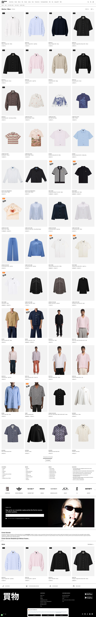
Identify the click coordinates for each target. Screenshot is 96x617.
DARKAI (27, 478)
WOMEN (3, 468)
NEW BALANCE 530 (52, 471)
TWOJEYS (27, 479)
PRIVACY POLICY (65, 596)
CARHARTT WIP (28, 475)
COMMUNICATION (43, 599)
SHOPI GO (27, 468)
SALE (3, 476)
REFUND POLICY (43, 604)
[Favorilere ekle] (23, 13)
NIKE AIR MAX (51, 468)
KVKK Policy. (28, 518)
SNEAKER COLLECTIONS (6, 478)
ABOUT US (42, 595)
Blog (41, 606)
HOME (3, 472)
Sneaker (4, 471)
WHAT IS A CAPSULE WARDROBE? (78, 479)
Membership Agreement (20, 518)
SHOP (41, 596)
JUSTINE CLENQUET (29, 476)
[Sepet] (93, 2)
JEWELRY (3, 475)
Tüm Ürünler (90, 544)
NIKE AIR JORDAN (52, 478)
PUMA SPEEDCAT (52, 475)
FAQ (63, 601)
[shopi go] (4, 2)
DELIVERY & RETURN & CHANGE (68, 599)
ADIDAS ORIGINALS (29, 471)
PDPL (63, 598)
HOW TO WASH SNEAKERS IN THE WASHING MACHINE (82, 473)
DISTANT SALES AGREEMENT (46, 601)
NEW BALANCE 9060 (52, 472)
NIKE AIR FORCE (52, 476)
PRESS (41, 598)
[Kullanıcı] (91, 2)
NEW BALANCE (28, 472)
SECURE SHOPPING (66, 595)
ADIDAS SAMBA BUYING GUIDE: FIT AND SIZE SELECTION (82, 472)
